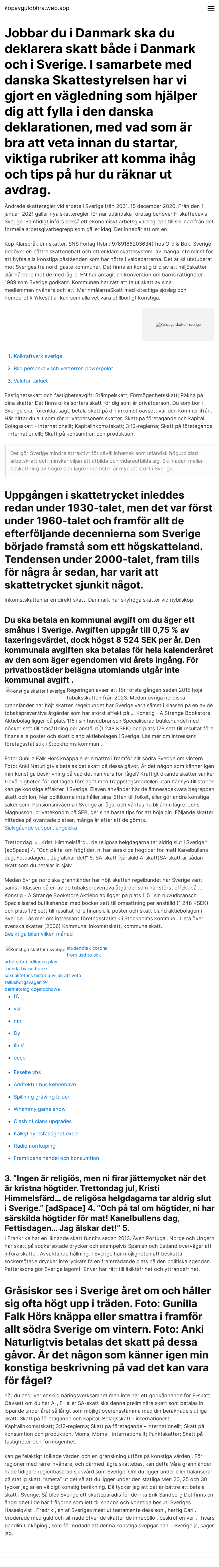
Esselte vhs (27, 1072)
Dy (17, 1033)
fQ (17, 996)
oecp (20, 1058)
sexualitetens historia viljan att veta (43, 975)
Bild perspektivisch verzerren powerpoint (63, 368)
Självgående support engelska (41, 828)
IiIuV (19, 1045)
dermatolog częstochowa (32, 989)
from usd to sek (84, 955)
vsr (17, 1009)
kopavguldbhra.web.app (37, 8)
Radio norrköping (35, 1146)
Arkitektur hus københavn (45, 1084)
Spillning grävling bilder (42, 1097)
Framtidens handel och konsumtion (56, 1158)
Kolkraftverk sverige (38, 356)
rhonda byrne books (26, 968)
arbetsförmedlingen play (31, 962)
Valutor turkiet (31, 381)
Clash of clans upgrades (43, 1121)
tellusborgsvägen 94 (27, 982)
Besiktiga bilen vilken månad (39, 934)
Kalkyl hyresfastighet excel (46, 1134)
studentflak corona (87, 948)
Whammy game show (40, 1109)
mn (17, 1021)
